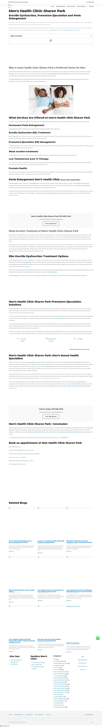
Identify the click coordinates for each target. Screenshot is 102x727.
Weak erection (12, 235)
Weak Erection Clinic (59, 707)
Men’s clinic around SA (16, 660)
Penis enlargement (13, 129)
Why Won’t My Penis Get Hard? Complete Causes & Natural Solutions (79, 541)
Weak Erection (58, 705)
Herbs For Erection (72, 643)
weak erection (13, 155)
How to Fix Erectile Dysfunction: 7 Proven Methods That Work (20, 541)
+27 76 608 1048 (89, 714)
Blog (55, 659)
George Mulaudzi (31, 362)
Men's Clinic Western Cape (61, 692)
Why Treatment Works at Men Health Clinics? (21, 590)
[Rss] (92, 722)
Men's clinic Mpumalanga (60, 684)
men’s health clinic (29, 270)
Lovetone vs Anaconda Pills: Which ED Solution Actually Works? (51, 541)
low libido (63, 30)
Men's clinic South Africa (60, 690)
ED (78, 262)
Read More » (11, 551)
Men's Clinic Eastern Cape (60, 671)
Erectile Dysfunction (14, 260)
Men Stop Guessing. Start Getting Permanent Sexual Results (49, 640)
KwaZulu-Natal (58, 665)
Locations (34, 669)
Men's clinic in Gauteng (59, 678)
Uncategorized (57, 703)
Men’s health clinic (76, 384)
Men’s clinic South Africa (38, 666)
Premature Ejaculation (59, 701)
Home (52, 6)
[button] (91, 36)
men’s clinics (68, 28)
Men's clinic (57, 669)
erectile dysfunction (53, 30)
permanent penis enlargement (83, 185)
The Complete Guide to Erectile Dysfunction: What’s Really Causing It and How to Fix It (22, 641)
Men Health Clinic (78, 22)
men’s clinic (81, 172)
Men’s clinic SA (14, 662)
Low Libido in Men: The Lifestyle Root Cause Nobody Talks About (51, 590)
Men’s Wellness (81, 6)
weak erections (61, 193)
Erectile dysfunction (13, 136)
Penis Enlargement (13, 183)
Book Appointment (60, 6)
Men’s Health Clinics (37, 664)
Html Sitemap (14, 664)
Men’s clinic (48, 237)
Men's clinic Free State (60, 674)
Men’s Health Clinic (15, 79)
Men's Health (57, 694)
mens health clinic (16, 28)
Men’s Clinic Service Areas (38, 662)
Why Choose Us (71, 6)
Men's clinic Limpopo (59, 682)
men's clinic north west (60, 686)
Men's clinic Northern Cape (60, 688)
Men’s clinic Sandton (70, 237)
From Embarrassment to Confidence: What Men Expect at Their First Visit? (79, 590)
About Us (91, 6)
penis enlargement (77, 30)
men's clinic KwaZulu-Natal (61, 680)
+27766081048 (63, 437)
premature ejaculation (68, 30)
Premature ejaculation (14, 146)
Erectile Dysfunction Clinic (60, 663)
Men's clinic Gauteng (59, 676)
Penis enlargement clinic (60, 699)
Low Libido (57, 667)
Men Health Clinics (80, 382)
